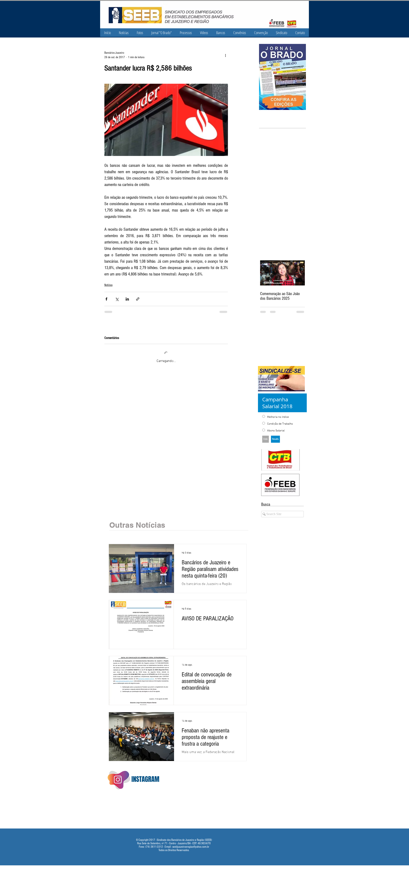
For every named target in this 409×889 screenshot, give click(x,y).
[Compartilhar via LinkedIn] (127, 299)
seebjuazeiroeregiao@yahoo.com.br (190, 842)
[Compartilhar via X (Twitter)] (117, 299)
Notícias (108, 285)
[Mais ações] (225, 55)
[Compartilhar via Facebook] (106, 299)
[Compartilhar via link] (138, 299)
